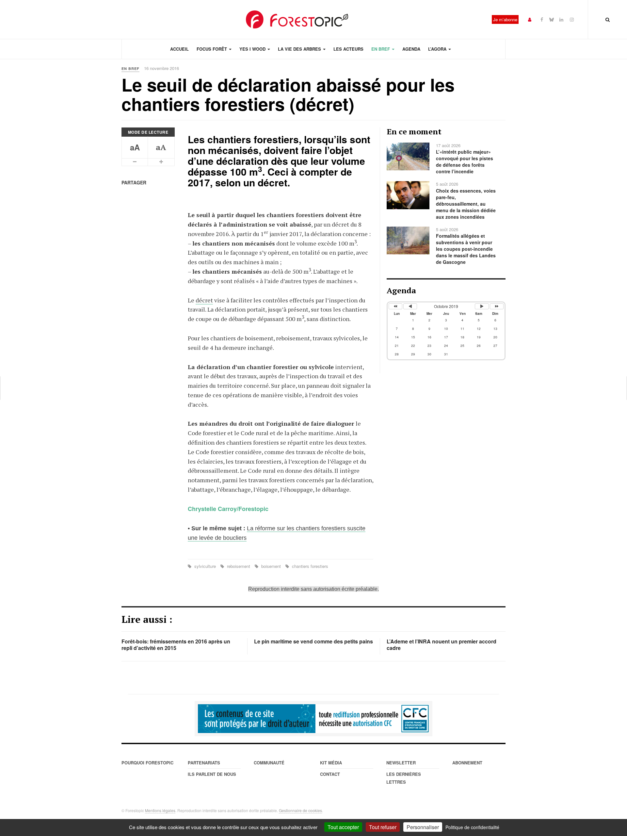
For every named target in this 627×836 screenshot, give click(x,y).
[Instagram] (572, 19)
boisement (271, 566)
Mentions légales (160, 810)
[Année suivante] (497, 306)
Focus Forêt (212, 49)
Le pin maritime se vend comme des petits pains (313, 641)
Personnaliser (423, 827)
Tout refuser (382, 827)
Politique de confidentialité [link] (472, 827)
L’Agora (438, 49)
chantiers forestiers (309, 566)
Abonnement (467, 762)
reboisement (238, 566)
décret (204, 300)
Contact (330, 774)
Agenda (411, 49)
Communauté (269, 762)
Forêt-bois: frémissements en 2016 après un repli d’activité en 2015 (175, 645)
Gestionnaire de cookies (300, 810)
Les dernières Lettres (403, 778)
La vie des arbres (300, 49)
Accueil (179, 49)
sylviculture (205, 566)
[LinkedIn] (561, 19)
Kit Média (331, 762)
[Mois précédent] (410, 306)
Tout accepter (343, 827)
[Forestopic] (297, 19)
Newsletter (401, 762)
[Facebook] (542, 19)
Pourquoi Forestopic (147, 762)
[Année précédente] (395, 306)
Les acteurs (348, 49)
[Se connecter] (530, 19)
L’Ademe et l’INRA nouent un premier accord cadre (441, 645)
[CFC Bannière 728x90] (313, 718)
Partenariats (204, 762)
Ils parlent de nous (212, 774)
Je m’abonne (505, 19)
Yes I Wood (253, 49)
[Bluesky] (551, 19)
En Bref (381, 49)
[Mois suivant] (482, 306)
